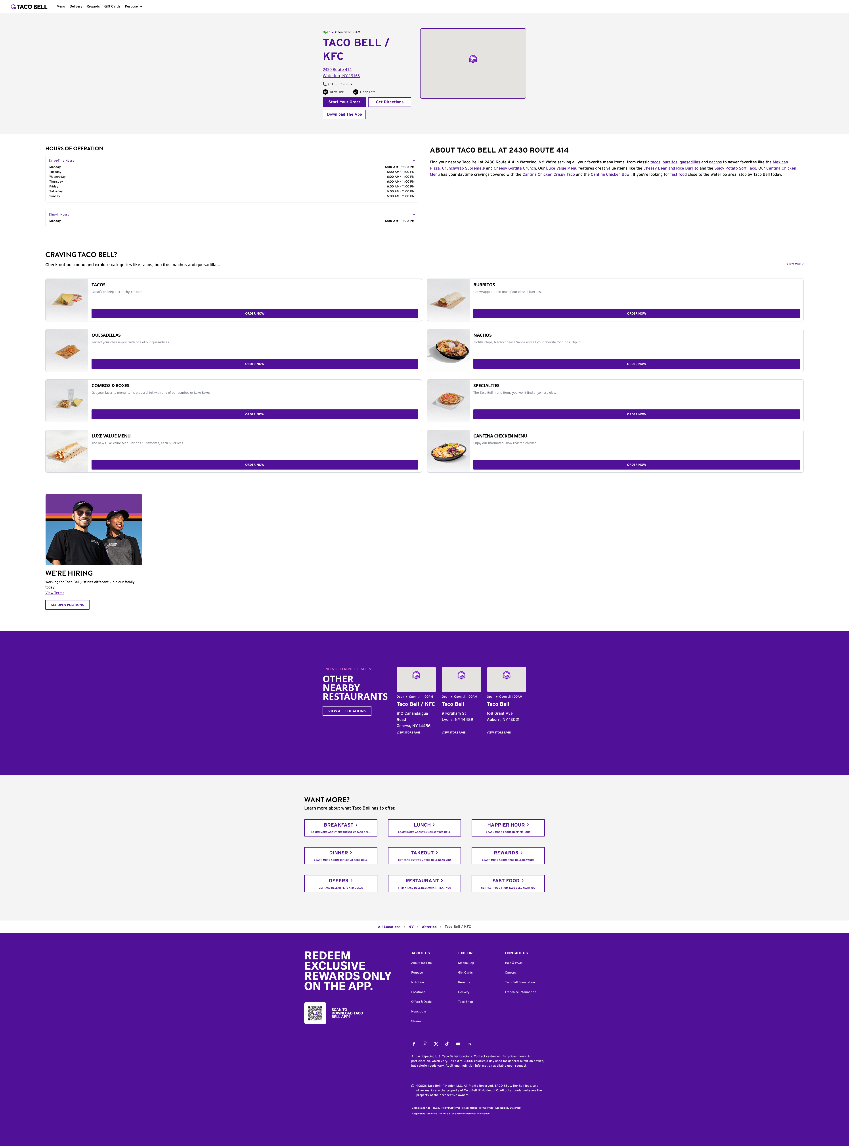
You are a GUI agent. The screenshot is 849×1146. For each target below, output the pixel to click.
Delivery (76, 6)
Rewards (93, 6)
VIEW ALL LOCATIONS (347, 711)
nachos (715, 162)
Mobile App (466, 963)
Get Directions (390, 102)
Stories (416, 1021)
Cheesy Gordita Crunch (515, 168)
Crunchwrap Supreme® (463, 168)
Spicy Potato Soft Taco (735, 168)
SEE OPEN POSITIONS (67, 605)
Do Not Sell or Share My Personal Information (464, 1113)
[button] (431, 954)
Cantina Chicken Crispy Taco (548, 175)
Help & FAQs (513, 963)
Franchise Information (520, 992)
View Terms (54, 593)
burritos (670, 162)
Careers (510, 972)
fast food (678, 175)
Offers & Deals (421, 1002)
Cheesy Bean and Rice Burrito (670, 168)
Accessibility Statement (508, 1108)
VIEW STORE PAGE (409, 732)
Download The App (344, 115)
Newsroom (418, 1011)
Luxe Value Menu (561, 168)
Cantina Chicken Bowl (611, 175)
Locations (418, 992)
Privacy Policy (440, 1108)
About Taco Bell (422, 963)
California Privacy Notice (463, 1108)
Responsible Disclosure (424, 1113)
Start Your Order (344, 102)
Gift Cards (112, 6)
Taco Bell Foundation (520, 982)
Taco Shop (465, 1002)
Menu (61, 6)
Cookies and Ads (421, 1108)
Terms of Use (486, 1108)
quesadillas (690, 162)
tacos (655, 162)
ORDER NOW (254, 313)
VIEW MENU (795, 263)
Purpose (131, 6)
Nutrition (417, 982)
